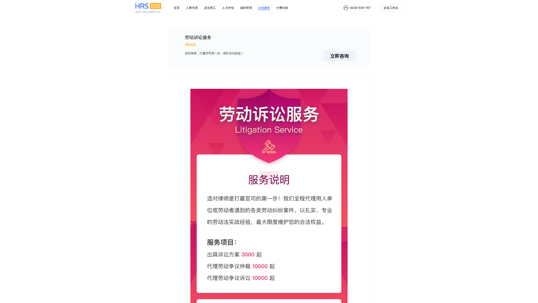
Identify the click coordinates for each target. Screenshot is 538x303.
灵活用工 (210, 7)
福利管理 (246, 7)
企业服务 (264, 7)
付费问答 (282, 7)
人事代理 (192, 7)
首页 (177, 7)
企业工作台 (391, 7)
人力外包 (228, 7)
